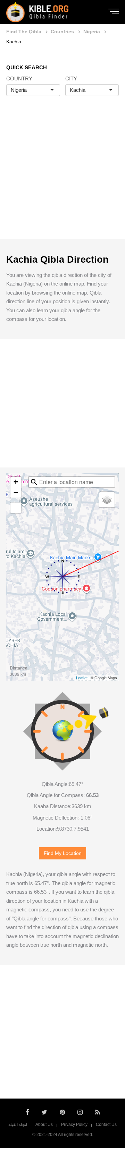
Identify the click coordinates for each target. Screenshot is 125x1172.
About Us (44, 1124)
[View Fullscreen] (15, 507)
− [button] (16, 492)
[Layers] (107, 499)
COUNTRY (19, 78)
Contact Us (106, 1124)
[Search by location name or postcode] (34, 482)
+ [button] (16, 482)
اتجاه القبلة (17, 1124)
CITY (71, 78)
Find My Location (63, 853)
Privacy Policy (74, 1124)
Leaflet (82, 677)
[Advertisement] (62, 174)
